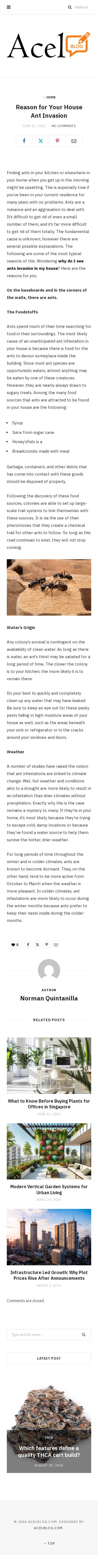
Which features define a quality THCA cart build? (49, 1451)
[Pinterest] (57, 140)
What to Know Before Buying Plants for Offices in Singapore (49, 1104)
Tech (49, 1437)
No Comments (64, 126)
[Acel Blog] (49, 46)
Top (51, 1543)
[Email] (74, 140)
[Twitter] (40, 140)
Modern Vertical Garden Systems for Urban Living (49, 1189)
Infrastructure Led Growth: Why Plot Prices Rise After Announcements (49, 1275)
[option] (49, 1423)
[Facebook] (24, 140)
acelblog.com (48, 1528)
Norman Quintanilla (49, 998)
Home (51, 97)
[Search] (70, 7)
